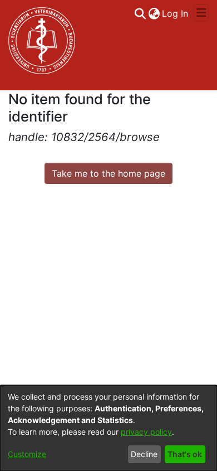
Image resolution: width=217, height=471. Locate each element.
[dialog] (108, 428)
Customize (27, 454)
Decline (144, 454)
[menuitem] (154, 13)
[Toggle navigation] (201, 12)
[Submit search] (140, 13)
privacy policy (146, 431)
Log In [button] (175, 13)
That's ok (184, 454)
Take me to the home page (108, 173)
